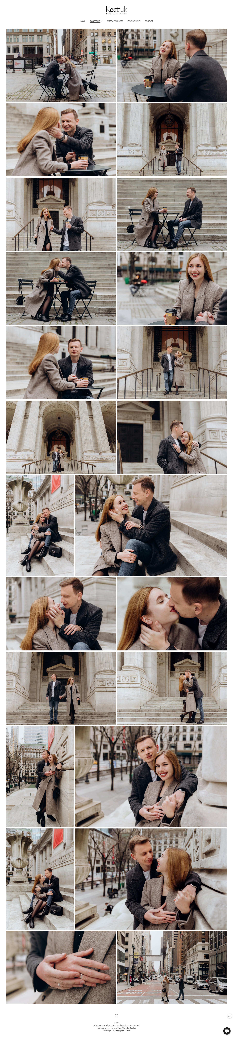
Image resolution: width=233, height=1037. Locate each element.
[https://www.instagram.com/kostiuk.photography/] (116, 1016)
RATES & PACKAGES (115, 21)
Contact (149, 21)
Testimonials (134, 21)
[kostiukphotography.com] (116, 10)
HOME (82, 21)
